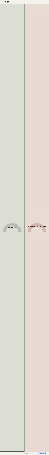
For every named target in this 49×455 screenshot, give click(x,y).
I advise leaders (43, 453)
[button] (12, 228)
